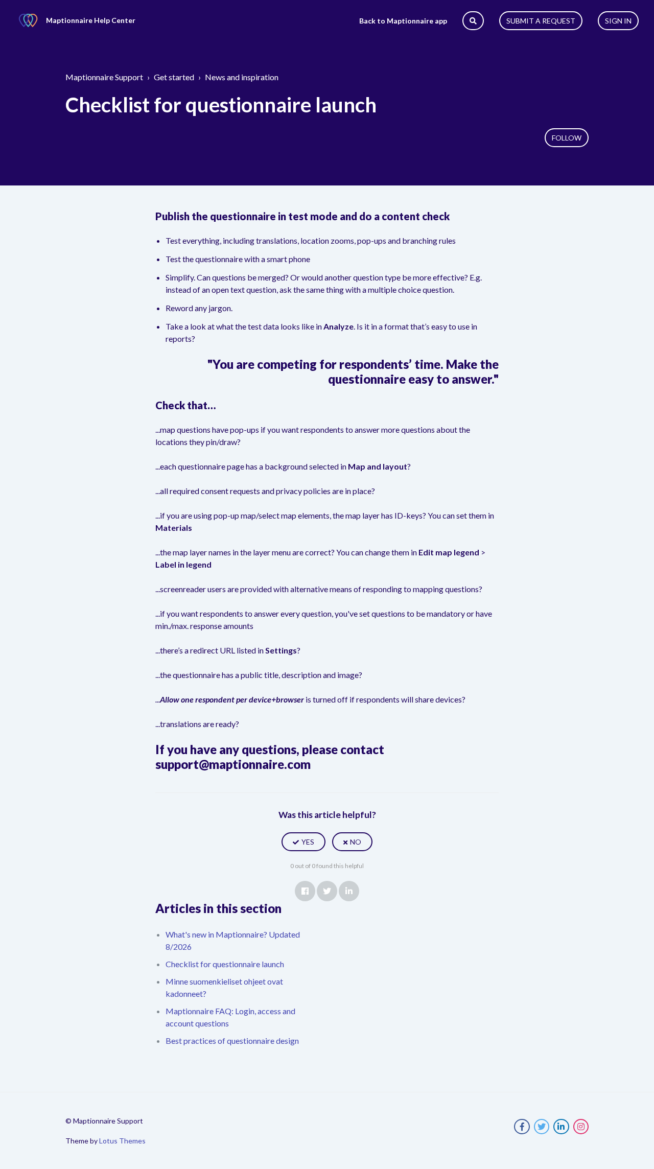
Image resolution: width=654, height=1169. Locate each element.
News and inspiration (241, 77)
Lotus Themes (122, 1140)
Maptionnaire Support (104, 77)
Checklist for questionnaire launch (225, 964)
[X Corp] (327, 891)
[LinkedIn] (349, 891)
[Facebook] (305, 891)
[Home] (28, 20)
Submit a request (540, 20)
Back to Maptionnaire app (403, 20)
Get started (174, 77)
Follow (566, 137)
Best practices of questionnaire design (232, 1040)
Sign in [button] (618, 20)
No (355, 841)
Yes (307, 841)
